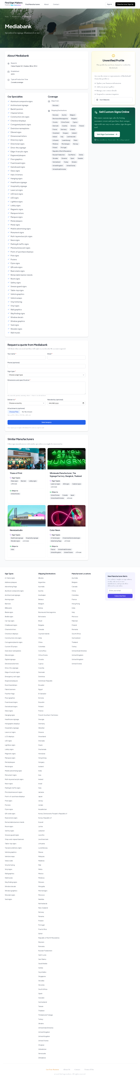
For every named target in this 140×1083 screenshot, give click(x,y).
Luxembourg (42, 848)
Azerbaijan (42, 595)
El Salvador (42, 694)
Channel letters (10, 629)
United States (43, 1040)
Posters (8, 805)
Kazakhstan (42, 809)
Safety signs (9, 831)
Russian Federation (45, 951)
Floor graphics (10, 698)
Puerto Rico (42, 929)
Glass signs (9, 711)
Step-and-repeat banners (14, 839)
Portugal (41, 925)
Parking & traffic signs (12, 788)
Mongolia (41, 886)
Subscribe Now (120, 596)
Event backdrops (11, 685)
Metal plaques (10, 762)
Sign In (109, 4)
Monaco (41, 882)
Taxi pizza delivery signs (13, 848)
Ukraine (41, 1023)
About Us (66, 1069)
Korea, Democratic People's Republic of (52, 813)
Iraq (39, 775)
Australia (41, 586)
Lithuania (41, 843)
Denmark (41, 672)
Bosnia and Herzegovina (47, 612)
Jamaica (41, 792)
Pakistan (75, 621)
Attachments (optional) (16, 408)
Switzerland (42, 1002)
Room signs (9, 826)
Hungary (41, 762)
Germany (41, 724)
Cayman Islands (44, 634)
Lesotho (41, 835)
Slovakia (41, 981)
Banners (8, 604)
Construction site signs (13, 638)
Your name (12, 354)
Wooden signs (10, 895)
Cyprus (40, 664)
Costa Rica (42, 651)
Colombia (41, 646)
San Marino (42, 959)
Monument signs (11, 775)
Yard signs (8, 899)
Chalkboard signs (11, 625)
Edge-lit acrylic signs (12, 672)
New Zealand (43, 908)
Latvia (40, 826)
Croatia (41, 659)
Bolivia (40, 608)
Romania (41, 946)
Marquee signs (10, 758)
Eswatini (41, 702)
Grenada (41, 741)
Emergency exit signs (12, 676)
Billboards (8, 608)
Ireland (40, 779)
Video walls (9, 861)
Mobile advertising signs (13, 771)
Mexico (40, 873)
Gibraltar (41, 728)
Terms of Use (89, 1069)
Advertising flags (11, 586)
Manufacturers (16, 16)
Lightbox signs (10, 745)
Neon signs (9, 783)
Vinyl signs (8, 869)
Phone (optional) (14, 362)
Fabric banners (10, 689)
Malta (40, 869)
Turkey (40, 1019)
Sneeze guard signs (12, 835)
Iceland (41, 766)
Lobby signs (9, 749)
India (40, 771)
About (46, 4)
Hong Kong (42, 758)
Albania (40, 578)
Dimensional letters (12, 664)
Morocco (41, 895)
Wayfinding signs (11, 882)
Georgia (41, 719)
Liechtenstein (43, 839)
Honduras (41, 753)
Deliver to (12, 399)
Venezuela (42, 1053)
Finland (40, 706)
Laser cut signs (10, 732)
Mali (39, 865)
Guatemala (42, 749)
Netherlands (42, 903)
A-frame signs (10, 578)
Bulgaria (41, 625)
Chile (40, 638)
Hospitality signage (12, 728)
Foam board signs (11, 702)
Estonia (41, 698)
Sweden (41, 998)
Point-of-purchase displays (15, 796)
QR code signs (10, 813)
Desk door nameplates (13, 651)
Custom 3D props (11, 646)
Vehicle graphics (10, 852)
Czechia (41, 668)
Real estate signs (11, 818)
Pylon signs (9, 809)
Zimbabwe (42, 1058)
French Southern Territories (48, 715)
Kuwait (40, 822)
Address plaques (11, 582)
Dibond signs (9, 655)
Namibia (41, 899)
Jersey (40, 801)
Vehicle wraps (10, 856)
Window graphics (11, 891)
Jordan (40, 805)
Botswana (42, 616)
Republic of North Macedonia (48, 938)
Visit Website (104, 100)
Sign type (12, 371)
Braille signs (9, 616)
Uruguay (41, 1045)
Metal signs (9, 766)
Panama (41, 916)
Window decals (10, 886)
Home (7, 16)
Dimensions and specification (19, 380)
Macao (40, 852)
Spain (40, 993)
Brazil (40, 621)
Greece (41, 732)
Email (49, 354)
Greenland (42, 736)
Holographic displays (12, 724)
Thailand (41, 1011)
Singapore (42, 976)
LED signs (8, 741)
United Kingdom (44, 1032)
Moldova (41, 878)
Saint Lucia (42, 955)
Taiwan (40, 1006)
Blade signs (9, 612)
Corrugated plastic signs (13, 642)
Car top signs (9, 621)
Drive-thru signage (11, 668)
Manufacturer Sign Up (125, 4)
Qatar (40, 933)
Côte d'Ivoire (43, 655)
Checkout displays (11, 634)
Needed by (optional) (55, 399)
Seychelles (42, 972)
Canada (41, 629)
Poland (40, 921)
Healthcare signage (12, 719)
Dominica (41, 676)
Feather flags (10, 694)
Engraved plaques (11, 681)
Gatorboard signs (11, 706)
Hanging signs (10, 715)
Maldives (41, 861)
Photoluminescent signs (13, 792)
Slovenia (41, 985)
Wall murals (9, 878)
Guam (40, 745)
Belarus (41, 599)
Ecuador (41, 685)
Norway (41, 912)
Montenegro (42, 891)
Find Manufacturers (32, 4)
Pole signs (8, 801)
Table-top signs (10, 843)
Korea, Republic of (45, 818)
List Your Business (52, 1069)
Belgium (41, 604)
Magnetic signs (10, 753)
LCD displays (9, 736)
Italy (39, 788)
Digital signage (10, 659)
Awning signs (9, 599)
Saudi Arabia (42, 963)
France (40, 711)
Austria (40, 591)
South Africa (42, 989)
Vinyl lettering (10, 865)
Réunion (41, 942)
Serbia (40, 968)
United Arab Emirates (45, 1028)
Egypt (40, 689)
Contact (56, 4)
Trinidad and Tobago (45, 1015)
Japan (40, 796)
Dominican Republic (45, 681)
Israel (40, 783)
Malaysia (41, 856)
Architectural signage (12, 595)
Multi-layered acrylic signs (14, 779)
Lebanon (41, 831)
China (40, 642)
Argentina (41, 582)
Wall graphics (9, 873)
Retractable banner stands (14, 822)
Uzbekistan (42, 1049)
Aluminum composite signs (14, 591)
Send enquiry (47, 422)
